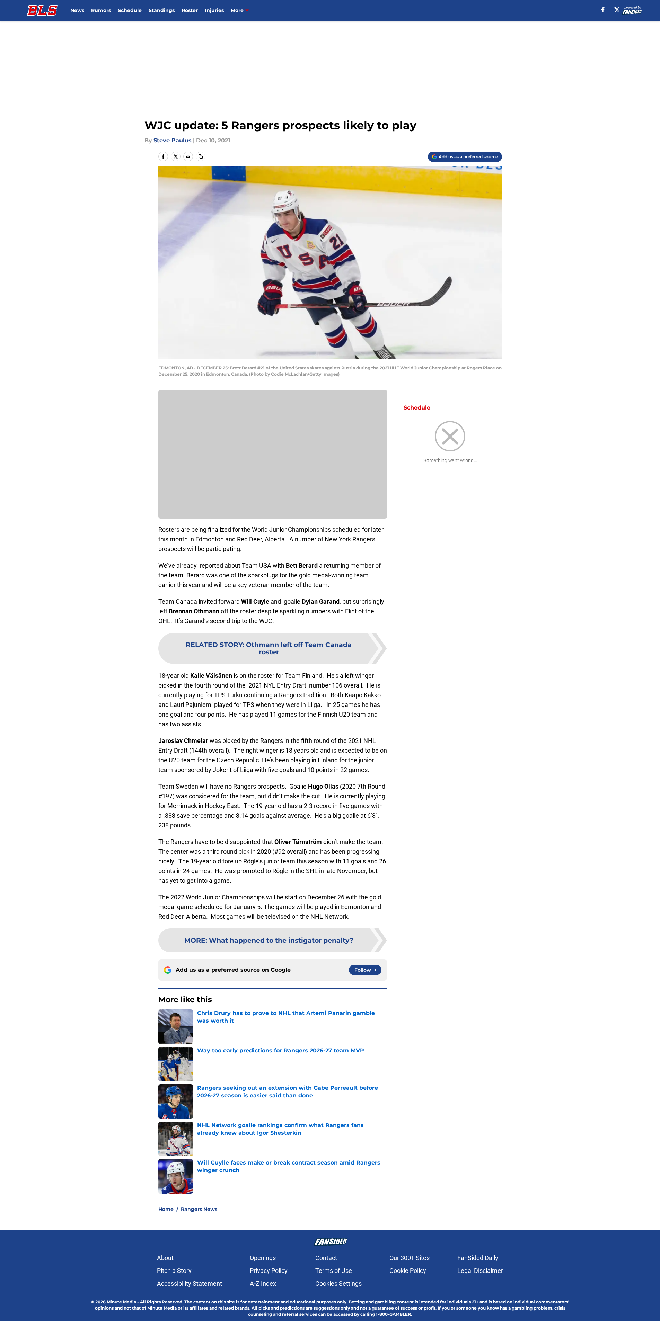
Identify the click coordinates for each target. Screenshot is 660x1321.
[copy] (200, 156)
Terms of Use (333, 1270)
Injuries (214, 10)
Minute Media (121, 1301)
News (77, 10)
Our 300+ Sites (409, 1257)
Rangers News (199, 1209)
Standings (162, 10)
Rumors (101, 10)
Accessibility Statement (189, 1283)
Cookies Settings (338, 1283)
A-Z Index (263, 1283)
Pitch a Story (174, 1270)
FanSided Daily (477, 1257)
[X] (617, 9)
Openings (263, 1257)
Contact (326, 1257)
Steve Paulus (172, 140)
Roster (190, 10)
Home (166, 1209)
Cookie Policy (407, 1270)
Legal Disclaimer (480, 1270)
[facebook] (603, 9)
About (165, 1257)
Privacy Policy (269, 1270)
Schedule (130, 10)
